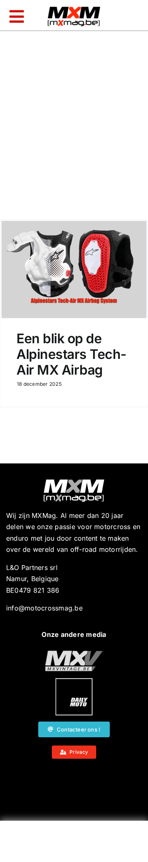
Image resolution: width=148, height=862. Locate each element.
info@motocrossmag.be (44, 608)
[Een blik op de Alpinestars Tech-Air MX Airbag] (74, 269)
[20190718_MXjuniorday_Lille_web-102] (74, 681)
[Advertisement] (74, 843)
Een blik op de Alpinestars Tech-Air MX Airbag (71, 354)
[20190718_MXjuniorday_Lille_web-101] (74, 654)
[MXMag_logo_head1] (74, 9)
